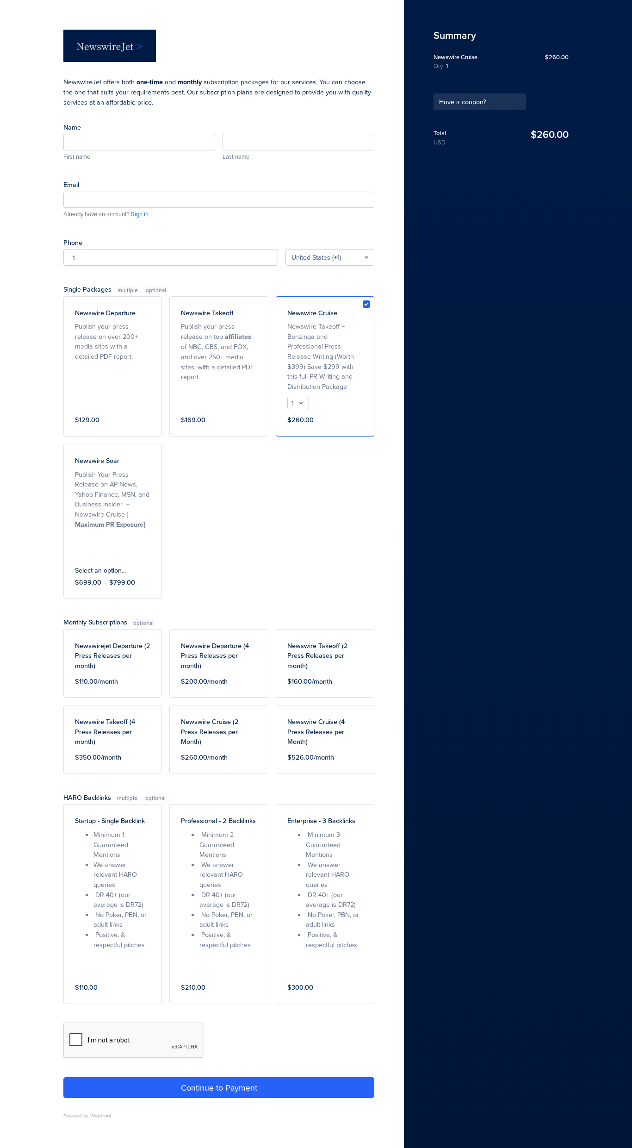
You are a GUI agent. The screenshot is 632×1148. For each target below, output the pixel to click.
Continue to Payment (219, 1087)
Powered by (75, 1115)
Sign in (140, 214)
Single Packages (100, 289)
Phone (72, 242)
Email (71, 184)
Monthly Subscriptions (96, 622)
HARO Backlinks (100, 797)
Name (72, 127)
